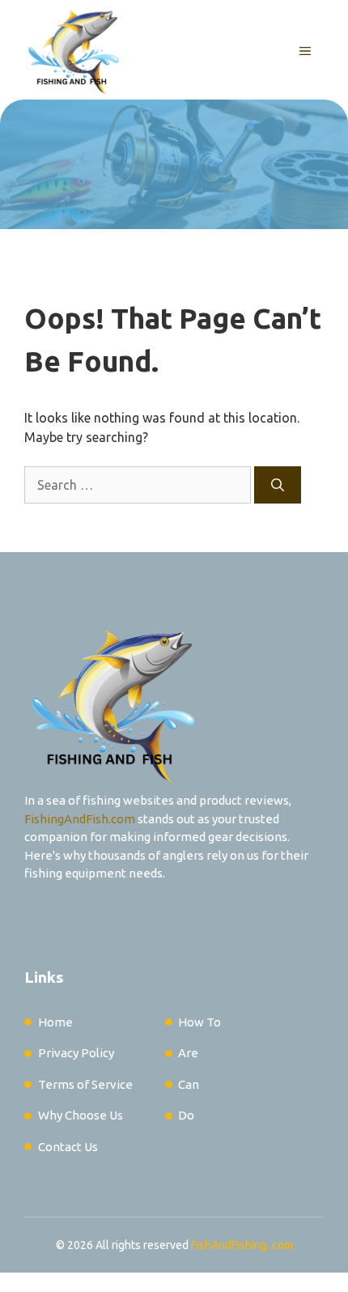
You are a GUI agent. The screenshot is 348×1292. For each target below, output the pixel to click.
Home (55, 1022)
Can (188, 1084)
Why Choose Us (80, 1115)
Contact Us (68, 1147)
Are (188, 1053)
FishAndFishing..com (242, 1245)
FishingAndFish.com (79, 819)
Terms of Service (85, 1084)
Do (186, 1115)
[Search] (277, 485)
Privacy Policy (76, 1053)
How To (199, 1022)
